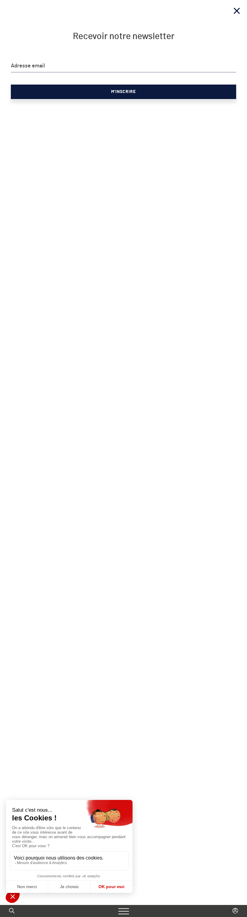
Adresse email (28, 66)
